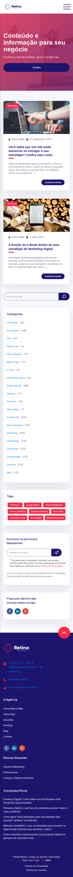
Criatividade (13, 441)
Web (9, 472)
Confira (37, 67)
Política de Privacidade (51, 566)
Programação (14, 456)
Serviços (11, 464)
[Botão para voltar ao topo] (64, 633)
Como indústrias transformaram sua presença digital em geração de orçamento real (34, 836)
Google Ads (13, 417)
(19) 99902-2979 (18, 679)
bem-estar (58, 511)
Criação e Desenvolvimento (18, 777)
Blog (5, 730)
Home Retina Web (13, 708)
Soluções (8, 719)
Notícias (11, 393)
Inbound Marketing (13, 766)
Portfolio (8, 725)
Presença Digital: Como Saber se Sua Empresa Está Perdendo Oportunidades (31, 801)
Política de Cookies (36, 870)
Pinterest (11, 401)
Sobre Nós (9, 714)
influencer (15, 505)
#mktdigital (36, 518)
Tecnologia (12, 448)
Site (9, 338)
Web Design (13, 409)
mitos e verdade (17, 511)
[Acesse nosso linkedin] (18, 611)
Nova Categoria (15, 425)
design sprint (33, 505)
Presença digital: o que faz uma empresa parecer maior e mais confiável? (35, 809)
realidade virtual (17, 518)
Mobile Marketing (55, 518)
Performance (10, 772)
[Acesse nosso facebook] (10, 611)
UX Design (12, 322)
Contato (7, 736)
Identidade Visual (16, 377)
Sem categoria (14, 354)
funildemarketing (39, 511)
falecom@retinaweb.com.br (23, 687)
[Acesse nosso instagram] (25, 611)
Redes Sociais (14, 385)
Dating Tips (13, 346)
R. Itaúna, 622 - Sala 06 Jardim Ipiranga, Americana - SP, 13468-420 (26, 667)
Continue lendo (53, 182)
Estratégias (13, 330)
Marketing (12, 433)
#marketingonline (54, 505)
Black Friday (13, 362)
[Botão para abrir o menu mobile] (66, 6)
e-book (10, 369)
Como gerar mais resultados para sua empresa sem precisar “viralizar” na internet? (31, 818)
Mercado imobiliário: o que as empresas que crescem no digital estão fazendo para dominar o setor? (34, 827)
